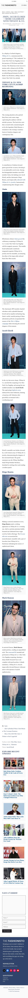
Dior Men (14, 742)
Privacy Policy (12, 987)
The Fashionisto (7, 23)
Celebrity (8, 11)
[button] (27, 1)
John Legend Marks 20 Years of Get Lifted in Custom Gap (14, 882)
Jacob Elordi (10, 747)
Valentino (14, 744)
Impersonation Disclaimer (14, 989)
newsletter (13, 966)
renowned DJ (12, 652)
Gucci (19, 742)
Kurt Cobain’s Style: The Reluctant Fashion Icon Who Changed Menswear (13, 795)
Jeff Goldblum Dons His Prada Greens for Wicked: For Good (13, 839)
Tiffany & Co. (6, 56)
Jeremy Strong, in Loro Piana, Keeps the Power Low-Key (14, 861)
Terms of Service (20, 987)
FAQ (4, 981)
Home (3, 11)
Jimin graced (18, 239)
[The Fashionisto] (9, 5)
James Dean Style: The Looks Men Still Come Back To (14, 817)
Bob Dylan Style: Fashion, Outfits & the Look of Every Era (13, 773)
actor (16, 390)
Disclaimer (6, 987)
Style (12, 11)
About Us (5, 979)
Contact (5, 978)
